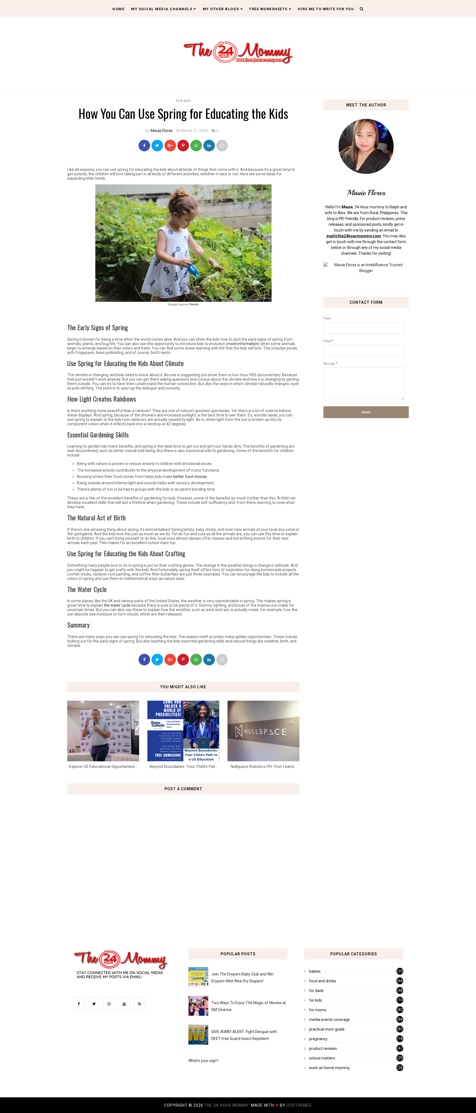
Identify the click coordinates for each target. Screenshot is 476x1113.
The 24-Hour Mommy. (227, 1105)
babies (315, 971)
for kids (183, 101)
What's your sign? (203, 1060)
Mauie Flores (162, 130)
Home (118, 9)
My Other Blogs (221, 9)
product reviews (323, 1048)
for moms (317, 1010)
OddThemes (299, 1105)
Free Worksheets (268, 9)
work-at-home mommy (329, 1068)
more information (242, 344)
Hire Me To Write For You (326, 9)
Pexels (194, 304)
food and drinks (322, 981)
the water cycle (117, 605)
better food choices (190, 476)
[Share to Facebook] (144, 145)
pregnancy (318, 1039)
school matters (322, 1058)
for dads (316, 990)
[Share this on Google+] (170, 145)
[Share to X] (157, 145)
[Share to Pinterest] (222, 145)
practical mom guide (327, 1029)
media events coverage (329, 1019)
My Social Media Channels (161, 9)
